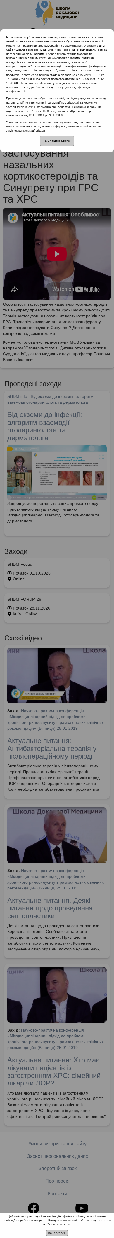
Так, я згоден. (57, 1233)
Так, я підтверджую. (57, 140)
